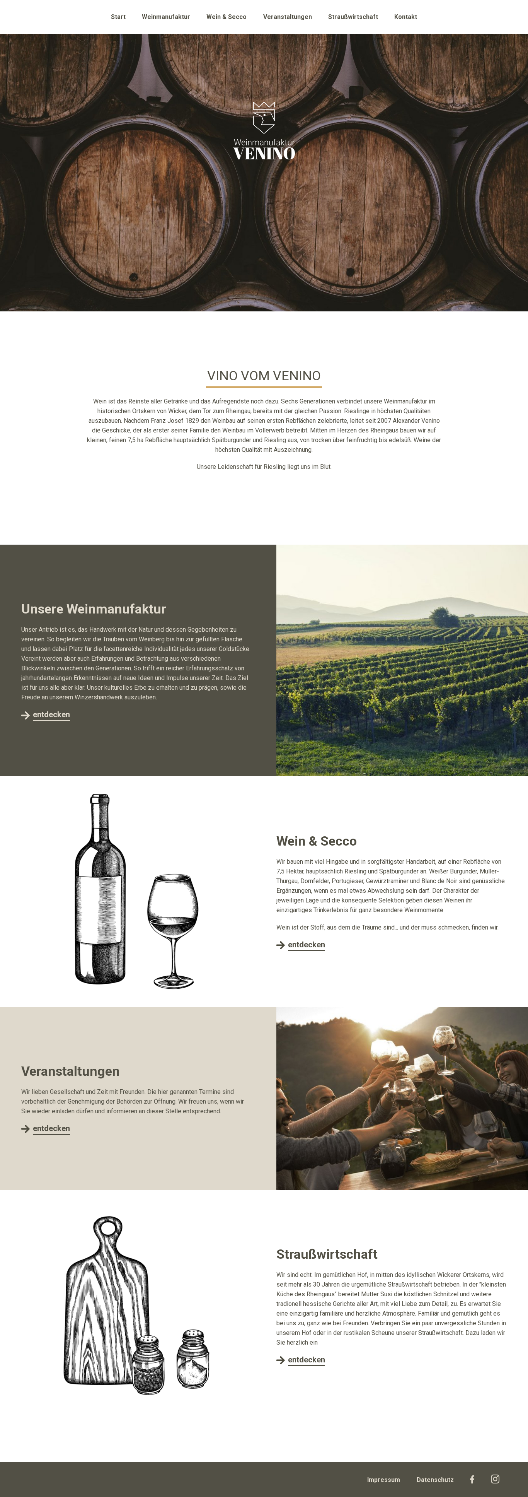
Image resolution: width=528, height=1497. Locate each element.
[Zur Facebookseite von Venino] (472, 1479)
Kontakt (405, 17)
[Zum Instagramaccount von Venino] (495, 1479)
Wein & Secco (226, 17)
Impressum (383, 1479)
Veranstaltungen (287, 17)
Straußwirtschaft (353, 17)
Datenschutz (435, 1479)
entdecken (51, 714)
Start (118, 17)
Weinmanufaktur (166, 17)
